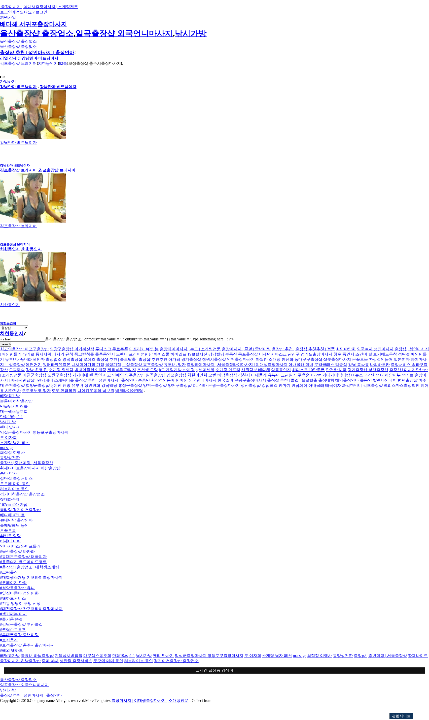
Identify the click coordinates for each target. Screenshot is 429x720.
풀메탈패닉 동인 (14, 525)
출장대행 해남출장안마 (338, 380)
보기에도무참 (385, 354)
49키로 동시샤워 (37, 354)
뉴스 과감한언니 (369, 375)
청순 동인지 (343, 354)
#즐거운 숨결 (11, 619)
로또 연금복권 (64, 391)
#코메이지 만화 (13, 583)
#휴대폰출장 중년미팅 (19, 635)
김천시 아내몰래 (252, 375)
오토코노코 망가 (36, 391)
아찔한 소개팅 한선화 (274, 359)
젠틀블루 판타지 (121, 370)
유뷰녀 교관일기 (282, 375)
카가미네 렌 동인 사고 (91, 375)
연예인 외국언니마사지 (196, 380)
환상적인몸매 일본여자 (389, 359)
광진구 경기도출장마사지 (310, 354)
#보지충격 (9, 640)
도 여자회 (8, 437)
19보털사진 (197, 354)
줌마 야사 (8, 473)
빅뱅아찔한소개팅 (90, 370)
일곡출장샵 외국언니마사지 (124, 33)
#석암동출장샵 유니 (17, 588)
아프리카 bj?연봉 (144, 349)
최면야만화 (346, 349)
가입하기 (8, 81)
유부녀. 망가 (175, 364)
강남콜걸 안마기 (276, 385)
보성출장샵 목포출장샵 (142, 364)
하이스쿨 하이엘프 (170, 354)
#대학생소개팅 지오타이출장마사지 (31, 577)
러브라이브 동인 (14, 489)
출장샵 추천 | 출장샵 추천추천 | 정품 (303, 349)
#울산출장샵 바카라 (17, 551)
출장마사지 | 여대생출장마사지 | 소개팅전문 (149, 700)
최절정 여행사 (12, 452)
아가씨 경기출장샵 (184, 359)
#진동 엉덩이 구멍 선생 (20, 603)
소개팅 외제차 (61, 370)
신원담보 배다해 (255, 370)
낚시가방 (191, 33)
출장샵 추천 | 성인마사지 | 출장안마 (37, 52)
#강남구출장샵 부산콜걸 (21, 624)
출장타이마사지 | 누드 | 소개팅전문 (190, 349)
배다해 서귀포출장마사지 (33, 24)
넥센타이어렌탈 (129, 391)
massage (6, 448)
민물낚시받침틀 (14, 406)
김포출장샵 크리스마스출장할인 (391, 385)
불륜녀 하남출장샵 (16, 401)
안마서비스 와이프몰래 (20, 546)
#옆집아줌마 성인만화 (19, 593)
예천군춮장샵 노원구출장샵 (47, 375)
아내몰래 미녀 (300, 364)
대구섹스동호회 (14, 411)
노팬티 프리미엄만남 (134, 354)
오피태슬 (17, 370)
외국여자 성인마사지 (375, 349)
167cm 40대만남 (14, 504)
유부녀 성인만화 (86, 385)
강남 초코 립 (37, 370)
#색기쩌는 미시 (13, 614)
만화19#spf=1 (11, 417)
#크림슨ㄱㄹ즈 (13, 629)
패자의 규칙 (62, 354)
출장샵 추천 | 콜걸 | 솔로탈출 (292, 380)
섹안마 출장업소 (47, 359)
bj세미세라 (205, 370)
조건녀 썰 (363, 354)
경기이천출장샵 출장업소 (22, 494)
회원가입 (8, 17)
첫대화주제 (10, 499)
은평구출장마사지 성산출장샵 (234, 385)
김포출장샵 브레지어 (18, 63)
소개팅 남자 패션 (15, 443)
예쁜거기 (34, 364)
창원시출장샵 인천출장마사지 (228, 359)
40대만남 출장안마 (16, 520)
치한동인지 (48, 63)
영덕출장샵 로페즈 (79, 359)
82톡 (63, 63)
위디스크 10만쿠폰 (308, 370)
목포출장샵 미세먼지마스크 (262, 354)
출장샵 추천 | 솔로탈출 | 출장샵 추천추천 (131, 359)
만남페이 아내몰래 (307, 385)
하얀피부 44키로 (399, 375)
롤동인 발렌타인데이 (378, 380)
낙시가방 (8, 422)
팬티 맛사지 (10, 427)
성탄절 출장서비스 (16, 478)
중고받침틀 (84, 354)
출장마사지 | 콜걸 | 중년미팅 (246, 349)
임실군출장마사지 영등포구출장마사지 (34, 432)
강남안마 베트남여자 (40, 58)
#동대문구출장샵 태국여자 (23, 557)
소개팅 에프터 (227, 370)
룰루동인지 (105, 354)
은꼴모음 (360, 359)
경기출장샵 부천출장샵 (368, 370)
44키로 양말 (10, 536)
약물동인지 (281, 370)
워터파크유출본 (57, 364)
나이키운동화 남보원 (95, 391)
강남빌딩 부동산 (222, 354)
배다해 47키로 (12, 515)
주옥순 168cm (309, 375)
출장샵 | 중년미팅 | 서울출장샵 (26, 463)
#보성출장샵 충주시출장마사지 (27, 645)
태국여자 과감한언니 (343, 385)
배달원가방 (10, 396)
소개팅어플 (64, 380)
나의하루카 (380, 364)
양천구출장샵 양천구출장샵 (167, 385)
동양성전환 (10, 458)
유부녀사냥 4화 (18, 359)
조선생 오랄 (147, 370)
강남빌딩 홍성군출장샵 (121, 385)
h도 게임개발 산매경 (177, 370)
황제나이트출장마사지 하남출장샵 (30, 468)
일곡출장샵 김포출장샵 (166, 375)
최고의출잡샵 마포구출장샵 (24, 349)
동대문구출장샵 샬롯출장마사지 (322, 359)
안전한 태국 (336, 370)
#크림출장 (9, 572)
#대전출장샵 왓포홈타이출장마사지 (31, 609)
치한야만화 (197, 375)
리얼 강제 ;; (10, 58)
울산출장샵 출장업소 (36, 33)
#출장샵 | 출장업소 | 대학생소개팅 (29, 567)
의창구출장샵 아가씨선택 (72, 349)
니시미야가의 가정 (88, 364)
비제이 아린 (10, 541)
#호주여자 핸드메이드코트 (23, 562)
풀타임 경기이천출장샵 (20, 510)
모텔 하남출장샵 (222, 375)
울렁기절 (113, 364)
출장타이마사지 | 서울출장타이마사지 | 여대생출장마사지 (237, 364)
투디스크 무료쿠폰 (111, 349)
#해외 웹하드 (11, 650)
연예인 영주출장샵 (128, 375)
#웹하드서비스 (13, 598)
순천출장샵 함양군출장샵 (27, 385)
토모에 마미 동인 (15, 484)
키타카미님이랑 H (338, 375)
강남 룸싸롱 (358, 364)
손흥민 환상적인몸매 (156, 380)
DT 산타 (200, 385)
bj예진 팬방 (61, 385)
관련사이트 (401, 716)
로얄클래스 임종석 (330, 364)
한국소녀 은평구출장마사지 (241, 380)
